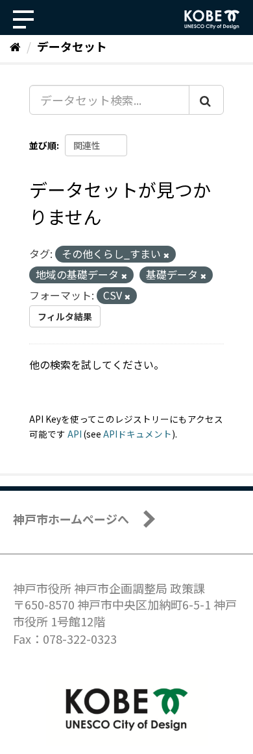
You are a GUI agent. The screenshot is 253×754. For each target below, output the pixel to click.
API (74, 433)
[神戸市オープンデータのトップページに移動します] (212, 19)
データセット (72, 46)
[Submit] (206, 100)
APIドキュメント (137, 433)
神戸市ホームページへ (71, 518)
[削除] (166, 255)
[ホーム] (15, 46)
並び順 (42, 145)
